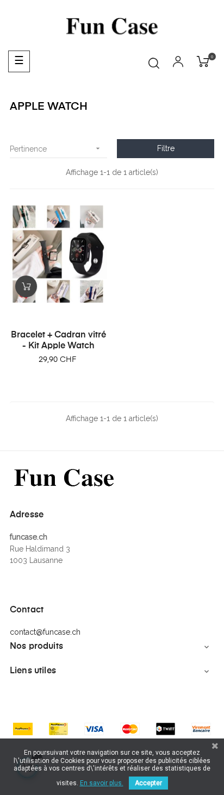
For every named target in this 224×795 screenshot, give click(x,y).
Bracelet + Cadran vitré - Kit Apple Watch (58, 340)
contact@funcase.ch (45, 632)
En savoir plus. (101, 783)
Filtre (166, 148)
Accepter (148, 783)
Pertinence (56, 148)
